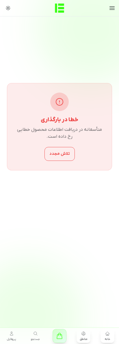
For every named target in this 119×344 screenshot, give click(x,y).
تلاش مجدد (59, 154)
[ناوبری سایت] (112, 8)
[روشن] (8, 8)
